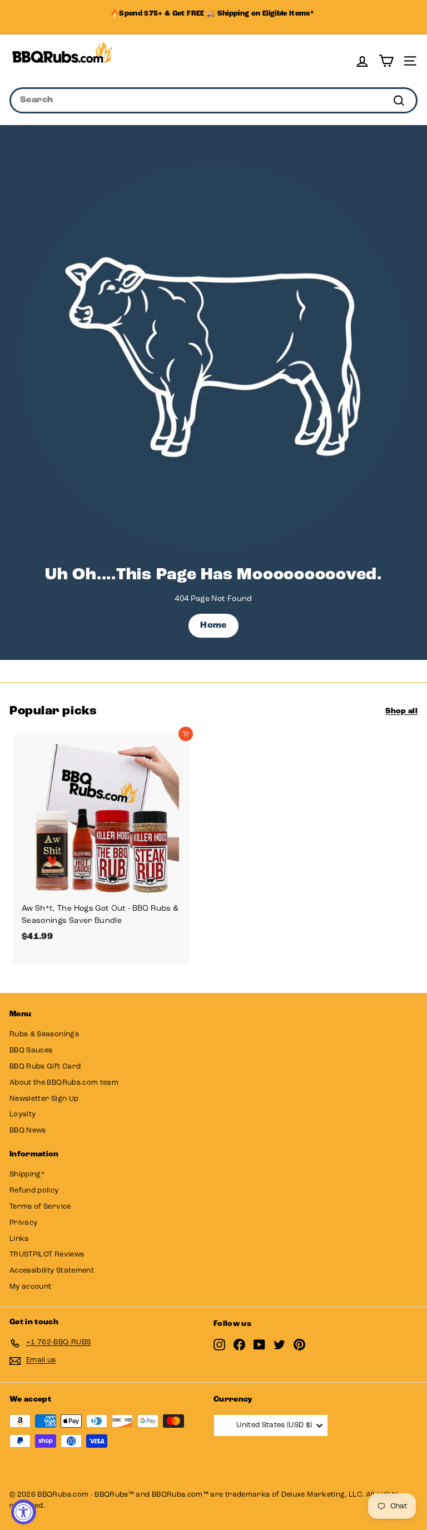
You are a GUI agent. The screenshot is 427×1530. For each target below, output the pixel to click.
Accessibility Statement (51, 1270)
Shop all (401, 711)
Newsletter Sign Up (43, 1098)
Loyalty (22, 1114)
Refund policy (34, 1190)
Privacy (23, 1222)
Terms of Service (40, 1206)
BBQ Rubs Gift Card (45, 1066)
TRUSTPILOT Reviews (46, 1254)
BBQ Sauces (31, 1050)
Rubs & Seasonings (44, 1034)
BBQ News (27, 1130)
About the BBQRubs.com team (63, 1082)
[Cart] (386, 60)
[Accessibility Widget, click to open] (23, 1511)
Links (19, 1239)
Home (213, 625)
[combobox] (213, 100)
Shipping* (26, 1174)
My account (30, 1286)
